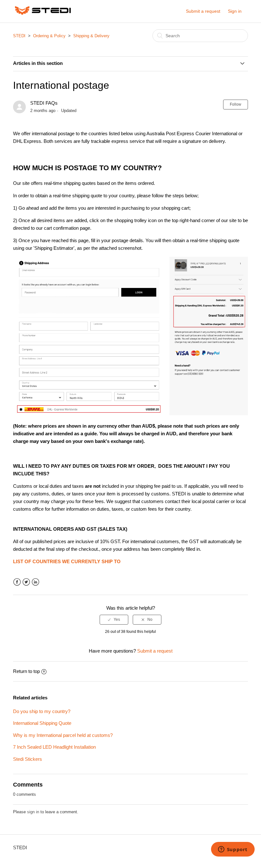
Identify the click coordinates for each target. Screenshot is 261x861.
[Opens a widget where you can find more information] (233, 850)
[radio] (114, 619)
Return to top (26, 671)
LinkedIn (35, 582)
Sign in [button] (235, 11)
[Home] (43, 14)
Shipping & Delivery (91, 35)
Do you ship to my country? (41, 711)
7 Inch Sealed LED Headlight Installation (54, 747)
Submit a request (203, 11)
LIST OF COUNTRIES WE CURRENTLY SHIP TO (67, 561)
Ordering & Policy (49, 35)
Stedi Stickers (27, 759)
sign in (33, 811)
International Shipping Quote (42, 723)
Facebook (17, 582)
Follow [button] (235, 104)
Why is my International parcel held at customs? (63, 735)
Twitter (26, 582)
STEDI (19, 35)
